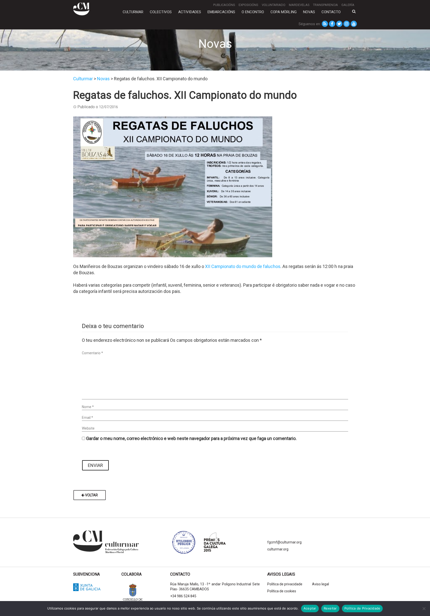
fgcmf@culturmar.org (284, 542)
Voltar (91, 495)
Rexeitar (330, 608)
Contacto (331, 12)
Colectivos (161, 12)
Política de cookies (281, 591)
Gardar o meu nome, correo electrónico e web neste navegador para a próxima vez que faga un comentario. (191, 438)
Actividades (189, 12)
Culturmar (133, 12)
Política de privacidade (284, 584)
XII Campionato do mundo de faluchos (242, 266)
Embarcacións (221, 12)
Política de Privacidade (362, 608)
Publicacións (224, 5)
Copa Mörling (283, 12)
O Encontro (253, 12)
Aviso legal (320, 584)
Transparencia (325, 5)
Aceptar (310, 608)
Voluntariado (273, 5)
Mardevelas (299, 5)
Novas (309, 12)
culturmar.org (277, 549)
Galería (347, 5)
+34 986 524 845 (183, 596)
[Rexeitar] (423, 608)
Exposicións (248, 5)
